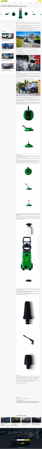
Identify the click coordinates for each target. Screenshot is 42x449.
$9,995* (3, 61)
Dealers (14, 431)
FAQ (29, 431)
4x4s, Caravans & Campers (3, 431)
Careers (30, 436)
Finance (14, 433)
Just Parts (37, 437)
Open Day (26, 433)
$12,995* (3, 71)
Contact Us (30, 437)
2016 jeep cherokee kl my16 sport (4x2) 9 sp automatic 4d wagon (6, 70)
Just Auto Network (38, 429)
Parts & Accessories (16, 432)
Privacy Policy (30, 433)
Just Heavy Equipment (38, 436)
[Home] (4, 1)
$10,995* (3, 41)
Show (25, 431)
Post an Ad (9, 431)
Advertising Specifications (31, 435)
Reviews (21, 432)
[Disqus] (28, 404)
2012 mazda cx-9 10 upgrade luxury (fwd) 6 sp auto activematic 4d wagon (6, 50)
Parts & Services (15, 429)
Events (25, 429)
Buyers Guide (2, 432)
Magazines (37, 431)
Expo (25, 432)
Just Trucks (37, 435)
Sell (8, 429)
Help (29, 429)
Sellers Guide (9, 433)
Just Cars (37, 433)
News (20, 431)
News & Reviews (21, 429)
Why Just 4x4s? (10, 432)
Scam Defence (30, 432)
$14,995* (3, 51)
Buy (1, 429)
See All (13, 31)
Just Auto (37, 432)
